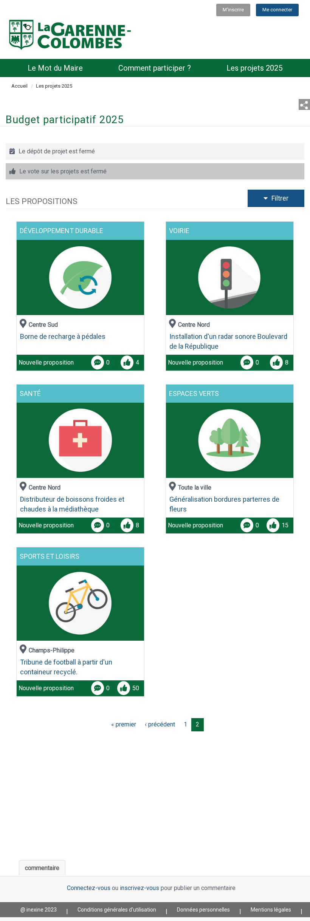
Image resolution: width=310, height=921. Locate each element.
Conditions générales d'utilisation (117, 910)
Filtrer (284, 198)
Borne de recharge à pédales (62, 336)
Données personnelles (203, 910)
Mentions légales (271, 910)
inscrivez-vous (139, 888)
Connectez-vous (88, 888)
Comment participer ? (154, 68)
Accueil (19, 86)
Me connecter (277, 9)
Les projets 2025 (254, 68)
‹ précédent (160, 724)
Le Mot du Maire (55, 68)
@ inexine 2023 (38, 910)
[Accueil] (70, 34)
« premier (123, 724)
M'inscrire (233, 9)
